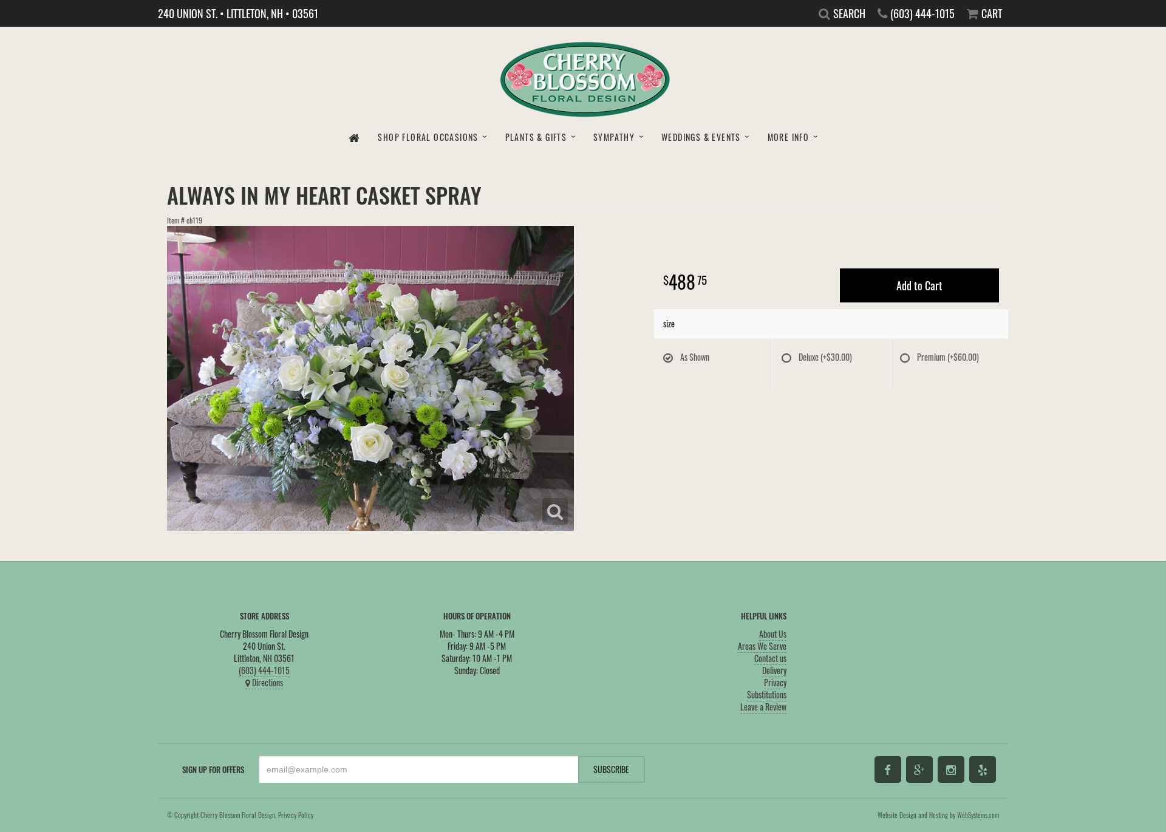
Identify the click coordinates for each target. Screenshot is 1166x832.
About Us (772, 633)
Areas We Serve (762, 645)
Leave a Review (763, 706)
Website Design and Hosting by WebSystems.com (938, 815)
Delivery (774, 670)
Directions (266, 682)
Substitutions (766, 694)
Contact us (770, 658)
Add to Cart (919, 285)
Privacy (775, 682)
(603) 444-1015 (264, 670)
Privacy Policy (295, 815)
